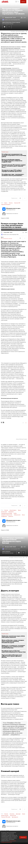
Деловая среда (4, 511)
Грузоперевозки (15, 817)
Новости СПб (17, 203)
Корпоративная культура (6, 513)
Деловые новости (4, 815)
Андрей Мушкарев (6, 68)
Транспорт (18, 814)
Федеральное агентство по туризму (11, 46)
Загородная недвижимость (6, 515)
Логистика (12, 814)
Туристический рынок (5, 204)
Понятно (23, 837)
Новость (11, 203)
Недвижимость (17, 515)
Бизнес (23, 515)
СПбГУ (24, 86)
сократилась (16, 798)
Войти (23, 1)
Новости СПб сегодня (5, 817)
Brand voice (10, 516)
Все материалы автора (7, 23)
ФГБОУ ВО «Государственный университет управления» (13, 48)
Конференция (4, 516)
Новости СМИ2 (5, 218)
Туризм (5, 203)
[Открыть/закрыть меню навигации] (16, 2)
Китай (23, 814)
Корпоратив (11, 511)
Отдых (15, 513)
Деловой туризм (13, 510)
